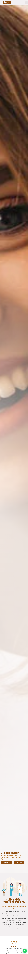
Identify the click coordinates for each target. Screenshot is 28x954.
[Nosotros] (14, 941)
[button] (26, 2)
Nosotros (14, 946)
